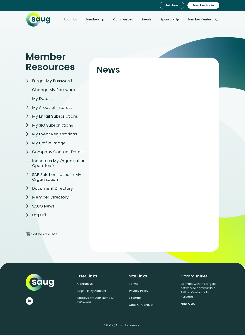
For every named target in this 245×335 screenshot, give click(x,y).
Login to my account (91, 291)
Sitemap (135, 298)
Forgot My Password (52, 81)
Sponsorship (170, 19)
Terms (133, 284)
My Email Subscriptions (55, 116)
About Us (70, 19)
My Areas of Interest (52, 107)
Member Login (203, 5)
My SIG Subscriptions (52, 125)
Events (147, 19)
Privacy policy (138, 291)
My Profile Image (49, 143)
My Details (42, 98)
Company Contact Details (58, 152)
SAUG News (43, 206)
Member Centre (199, 19)
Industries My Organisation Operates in (59, 163)
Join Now (172, 5)
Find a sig (188, 304)
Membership (95, 19)
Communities (123, 19)
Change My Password (53, 90)
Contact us (85, 284)
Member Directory (50, 197)
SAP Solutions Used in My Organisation (56, 177)
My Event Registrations (54, 134)
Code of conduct (141, 305)
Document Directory (52, 188)
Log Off (39, 215)
